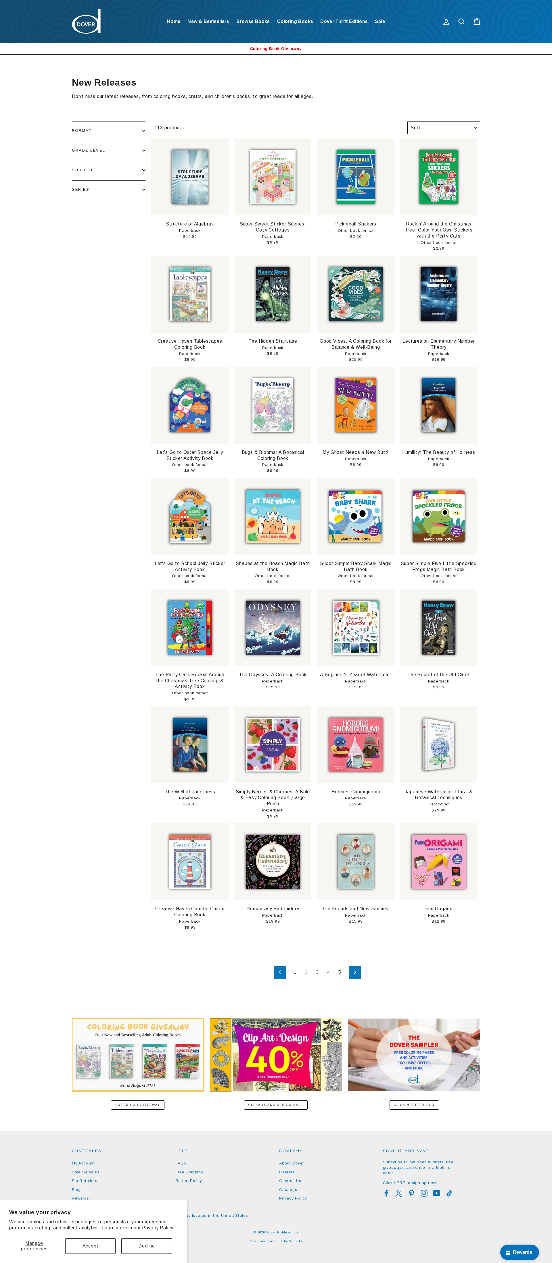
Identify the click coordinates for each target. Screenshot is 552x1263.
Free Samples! (86, 1172)
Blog (76, 1189)
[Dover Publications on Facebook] (386, 1193)
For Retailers (84, 1181)
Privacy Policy (293, 1198)
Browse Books (253, 21)
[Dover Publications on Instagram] (424, 1193)
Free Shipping (190, 1172)
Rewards (80, 1198)
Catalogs (288, 1189)
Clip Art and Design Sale (275, 1104)
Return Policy (189, 1181)
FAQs (181, 1163)
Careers (287, 1172)
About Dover (291, 1163)
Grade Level (88, 150)
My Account (83, 1163)
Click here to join (414, 1104)
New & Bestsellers (208, 21)
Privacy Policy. (158, 1227)
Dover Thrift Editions (344, 21)
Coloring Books (295, 21)
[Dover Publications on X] (398, 1193)
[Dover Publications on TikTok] (449, 1193)
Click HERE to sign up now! (410, 1183)
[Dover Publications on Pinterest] (411, 1193)
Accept (91, 1245)
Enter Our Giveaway (137, 1104)
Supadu (295, 1241)
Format (81, 130)
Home (174, 21)
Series (80, 189)
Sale (380, 21)
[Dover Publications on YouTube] (436, 1193)
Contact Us (290, 1181)
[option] (276, 48)
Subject (82, 170)
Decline (146, 1245)
